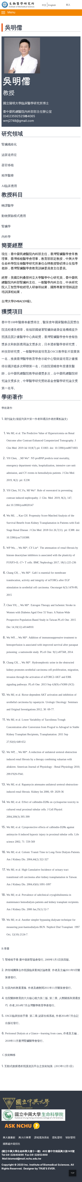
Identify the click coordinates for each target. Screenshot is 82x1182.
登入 (68, 4)
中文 (44, 5)
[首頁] (18, 4)
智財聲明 (70, 1137)
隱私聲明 (57, 1137)
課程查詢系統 (41, 1137)
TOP (72, 1173)
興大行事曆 (24, 1137)
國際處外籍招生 (11, 1143)
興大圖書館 (9, 1137)
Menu (10, 12)
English (52, 5)
